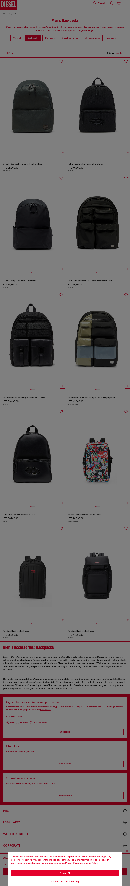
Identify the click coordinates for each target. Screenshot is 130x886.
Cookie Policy (91, 863)
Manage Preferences (42, 863)
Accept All (65, 873)
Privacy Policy (72, 863)
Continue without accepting (65, 881)
